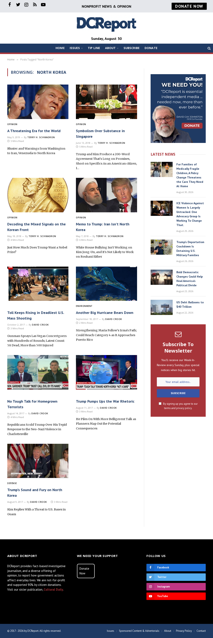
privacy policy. (184, 408)
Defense (12, 483)
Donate (151, 48)
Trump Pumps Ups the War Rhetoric (105, 401)
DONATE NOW (189, 6)
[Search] (209, 48)
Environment (84, 306)
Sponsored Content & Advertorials (139, 631)
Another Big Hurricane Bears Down (104, 312)
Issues (75, 48)
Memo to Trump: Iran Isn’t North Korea (102, 227)
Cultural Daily (53, 589)
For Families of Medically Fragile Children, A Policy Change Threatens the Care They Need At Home (189, 175)
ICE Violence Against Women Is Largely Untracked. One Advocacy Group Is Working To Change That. (190, 214)
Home (60, 48)
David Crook (40, 324)
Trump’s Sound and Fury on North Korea (34, 492)
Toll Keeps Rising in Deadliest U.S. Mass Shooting (35, 315)
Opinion (12, 124)
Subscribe (132, 48)
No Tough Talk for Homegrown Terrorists (32, 404)
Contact (201, 631)
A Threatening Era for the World (34, 130)
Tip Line (94, 48)
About (110, 48)
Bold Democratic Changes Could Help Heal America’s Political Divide (189, 278)
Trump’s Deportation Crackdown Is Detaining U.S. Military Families (190, 248)
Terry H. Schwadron (41, 137)
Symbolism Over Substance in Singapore (100, 133)
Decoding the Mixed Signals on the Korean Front (36, 227)
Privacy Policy (184, 631)
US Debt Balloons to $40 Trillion (190, 304)
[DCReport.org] (106, 24)
